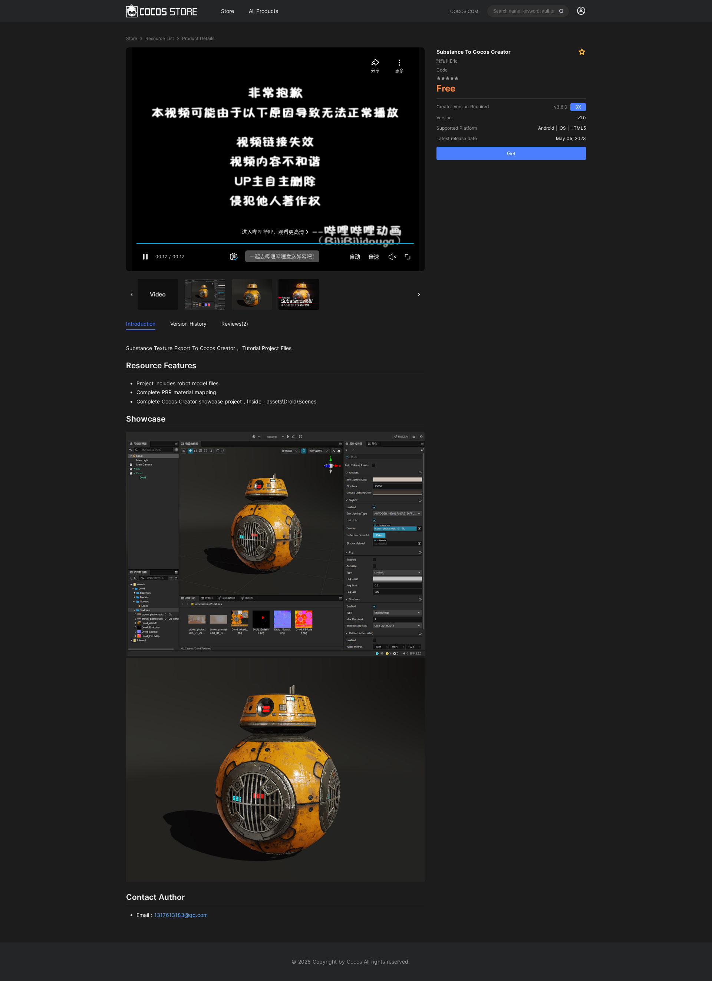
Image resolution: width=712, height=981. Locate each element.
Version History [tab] (188, 323)
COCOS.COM (464, 11)
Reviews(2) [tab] (234, 323)
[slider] (447, 78)
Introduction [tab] (140, 323)
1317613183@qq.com (181, 915)
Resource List (159, 38)
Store (131, 38)
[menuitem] (581, 11)
